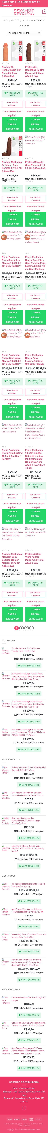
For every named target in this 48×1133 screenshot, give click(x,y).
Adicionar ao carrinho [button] (12, 104)
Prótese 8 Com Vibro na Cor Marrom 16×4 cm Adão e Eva (34, 558)
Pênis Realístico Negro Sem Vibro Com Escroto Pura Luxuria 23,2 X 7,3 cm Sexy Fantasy (35, 263)
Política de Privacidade (33, 1124)
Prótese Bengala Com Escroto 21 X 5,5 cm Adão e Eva (35, 165)
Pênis (25, 21)
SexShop (15, 21)
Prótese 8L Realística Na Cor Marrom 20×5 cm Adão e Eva (34, 71)
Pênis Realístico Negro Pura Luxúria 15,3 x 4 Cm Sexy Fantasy (34, 359)
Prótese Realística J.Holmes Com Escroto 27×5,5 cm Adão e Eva (12, 166)
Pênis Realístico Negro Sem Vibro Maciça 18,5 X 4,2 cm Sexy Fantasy (11, 359)
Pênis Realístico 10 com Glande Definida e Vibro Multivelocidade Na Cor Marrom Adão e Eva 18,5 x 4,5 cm (35, 459)
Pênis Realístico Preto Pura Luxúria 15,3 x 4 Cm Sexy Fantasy (12, 454)
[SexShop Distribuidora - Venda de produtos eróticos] (24, 12)
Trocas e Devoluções (13, 1124)
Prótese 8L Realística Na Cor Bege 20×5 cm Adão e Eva (11, 71)
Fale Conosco (24, 1126)
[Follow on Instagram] (24, 1108)
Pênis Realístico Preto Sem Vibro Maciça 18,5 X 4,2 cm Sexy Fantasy (11, 261)
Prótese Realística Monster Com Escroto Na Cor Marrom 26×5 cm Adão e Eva (12, 560)
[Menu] (3, 12)
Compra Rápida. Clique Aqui (12, 124)
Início (5, 21)
